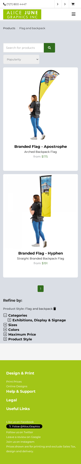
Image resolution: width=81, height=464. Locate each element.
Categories (17, 315)
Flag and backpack (39, 309)
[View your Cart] (74, 4)
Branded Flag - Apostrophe (40, 146)
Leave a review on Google (23, 437)
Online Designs (16, 386)
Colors (13, 330)
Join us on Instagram (20, 441)
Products (9, 28)
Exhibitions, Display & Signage (38, 320)
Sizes (12, 325)
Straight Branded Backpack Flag (40, 258)
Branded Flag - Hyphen (40, 253)
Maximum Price (21, 334)
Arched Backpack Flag (40, 152)
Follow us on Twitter (19, 432)
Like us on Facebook (20, 421)
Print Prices (14, 381)
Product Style (19, 339)
